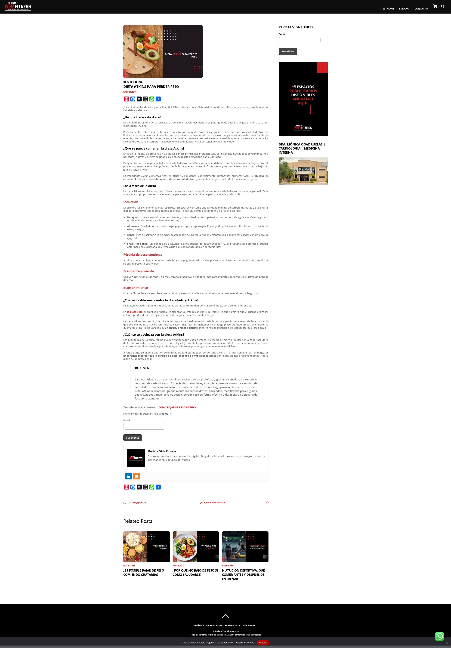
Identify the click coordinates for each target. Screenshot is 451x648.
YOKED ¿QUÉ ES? (137, 502)
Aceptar (262, 642)
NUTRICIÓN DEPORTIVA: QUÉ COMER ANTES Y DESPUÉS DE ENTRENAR (243, 574)
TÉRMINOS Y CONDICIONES (240, 625)
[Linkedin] (128, 476)
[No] (446, 642)
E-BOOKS (404, 8)
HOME (390, 8)
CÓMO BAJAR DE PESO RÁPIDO (177, 407)
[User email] (136, 476)
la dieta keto (135, 312)
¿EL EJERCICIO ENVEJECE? (213, 502)
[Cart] (435, 6)
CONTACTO (421, 8)
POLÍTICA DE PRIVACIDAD (208, 625)
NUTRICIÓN (130, 91)
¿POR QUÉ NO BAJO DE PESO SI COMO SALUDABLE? (195, 572)
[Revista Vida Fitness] (18, 9)
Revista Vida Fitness (224, 631)
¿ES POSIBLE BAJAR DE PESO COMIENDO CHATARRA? (143, 572)
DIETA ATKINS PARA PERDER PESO (151, 86)
